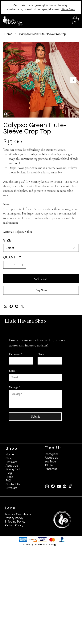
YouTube (50, 461)
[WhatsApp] (5, 306)
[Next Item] (73, 80)
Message (14, 387)
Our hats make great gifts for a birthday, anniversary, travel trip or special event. (38, 7)
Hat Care (11, 462)
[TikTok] (70, 486)
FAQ (8, 480)
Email (13, 370)
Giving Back (13, 469)
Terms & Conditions (18, 514)
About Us (12, 465)
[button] (75, 20)
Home (10, 454)
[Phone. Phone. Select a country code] (44, 361)
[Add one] (22, 265)
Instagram (51, 454)
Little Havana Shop (25, 321)
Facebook (51, 457)
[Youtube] (58, 486)
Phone (41, 354)
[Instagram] (47, 486)
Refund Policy (14, 525)
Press (9, 477)
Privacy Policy (14, 518)
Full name (15, 354)
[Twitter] (22, 306)
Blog (9, 473)
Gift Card (12, 488)
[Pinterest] (16, 306)
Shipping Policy (15, 521)
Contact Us (13, 484)
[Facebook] (11, 306)
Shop (9, 458)
